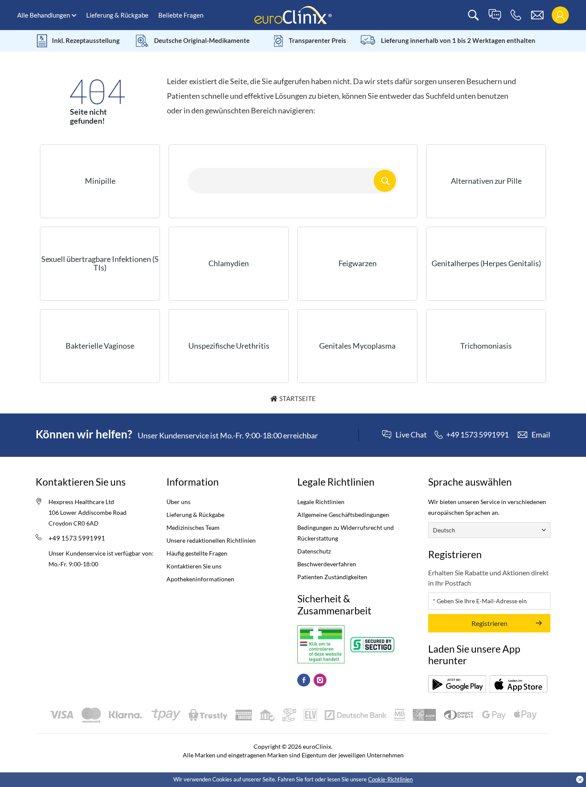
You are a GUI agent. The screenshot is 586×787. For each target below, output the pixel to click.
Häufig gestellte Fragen (196, 553)
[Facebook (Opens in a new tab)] (303, 680)
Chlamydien (228, 263)
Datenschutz (314, 551)
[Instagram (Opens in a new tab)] (320, 680)
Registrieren (489, 623)
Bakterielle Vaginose (100, 345)
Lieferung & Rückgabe (117, 15)
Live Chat (411, 435)
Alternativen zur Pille (486, 180)
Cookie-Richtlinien (390, 779)
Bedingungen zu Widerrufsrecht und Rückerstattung (345, 533)
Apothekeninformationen (200, 579)
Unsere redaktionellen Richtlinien (211, 540)
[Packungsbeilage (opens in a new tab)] (457, 684)
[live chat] (495, 15)
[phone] (515, 15)
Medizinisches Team (193, 527)
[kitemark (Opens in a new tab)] (320, 644)
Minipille (100, 180)
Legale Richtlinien (320, 501)
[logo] (293, 14)
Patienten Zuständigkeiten (332, 576)
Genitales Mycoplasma (357, 345)
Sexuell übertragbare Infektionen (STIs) (100, 263)
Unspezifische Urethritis (228, 345)
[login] (560, 15)
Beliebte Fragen (180, 15)
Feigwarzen (357, 263)
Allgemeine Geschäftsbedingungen (343, 514)
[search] (473, 15)
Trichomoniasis (486, 345)
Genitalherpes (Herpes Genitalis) (486, 263)
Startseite (297, 398)
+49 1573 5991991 (76, 538)
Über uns (178, 501)
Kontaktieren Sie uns (193, 566)
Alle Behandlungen (43, 15)
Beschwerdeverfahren (326, 564)
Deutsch (444, 530)
